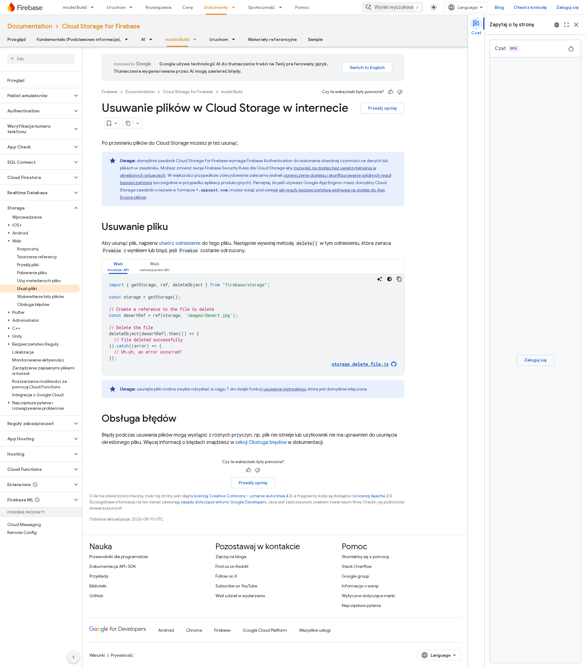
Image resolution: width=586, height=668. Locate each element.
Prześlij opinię (382, 108)
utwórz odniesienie (180, 243)
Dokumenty (216, 7)
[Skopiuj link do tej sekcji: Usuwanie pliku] (174, 227)
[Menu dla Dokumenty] (235, 7)
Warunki (97, 655)
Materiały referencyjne (272, 39)
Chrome (194, 630)
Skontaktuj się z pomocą (365, 556)
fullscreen (566, 24)
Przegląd (16, 39)
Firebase (110, 91)
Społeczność (261, 7)
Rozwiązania (158, 7)
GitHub (96, 595)
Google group (355, 576)
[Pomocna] (390, 91)
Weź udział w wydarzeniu (240, 595)
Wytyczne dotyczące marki (368, 595)
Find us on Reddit (231, 566)
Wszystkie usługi (315, 630)
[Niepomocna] (399, 91)
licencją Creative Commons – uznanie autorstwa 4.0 (243, 496)
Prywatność (122, 655)
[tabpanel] (253, 324)
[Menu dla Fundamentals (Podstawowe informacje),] (128, 39)
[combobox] (392, 7)
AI (143, 39)
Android (166, 630)
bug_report (556, 24)
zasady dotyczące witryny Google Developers (223, 502)
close (576, 24)
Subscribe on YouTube (236, 586)
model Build (75, 7)
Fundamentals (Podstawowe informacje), (79, 39)
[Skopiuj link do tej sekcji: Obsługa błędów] (182, 419)
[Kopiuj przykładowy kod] (399, 279)
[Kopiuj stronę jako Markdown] (128, 123)
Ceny (187, 7)
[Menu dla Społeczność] (282, 7)
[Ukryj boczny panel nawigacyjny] (73, 657)
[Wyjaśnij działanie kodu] (380, 279)
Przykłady (98, 576)
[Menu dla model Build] (94, 7)
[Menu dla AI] (152, 39)
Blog (499, 7)
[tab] (118, 267)
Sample (315, 39)
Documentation (29, 26)
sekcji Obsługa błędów (261, 442)
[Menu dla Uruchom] (132, 7)
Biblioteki (98, 586)
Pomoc (302, 7)
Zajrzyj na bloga (230, 556)
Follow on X (226, 576)
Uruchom (116, 7)
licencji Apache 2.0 (374, 496)
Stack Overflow (357, 566)
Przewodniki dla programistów (118, 556)
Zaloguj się (567, 7)
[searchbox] (41, 59)
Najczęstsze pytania (361, 605)
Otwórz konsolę (530, 7)
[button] (36, 96)
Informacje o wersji (360, 586)
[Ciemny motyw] (389, 279)
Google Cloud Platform (265, 630)
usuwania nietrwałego (284, 389)
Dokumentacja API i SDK (112, 566)
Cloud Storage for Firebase (101, 26)
